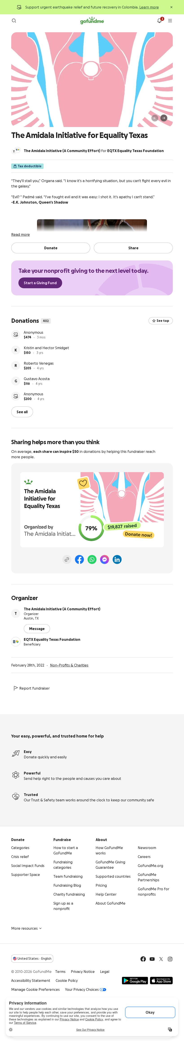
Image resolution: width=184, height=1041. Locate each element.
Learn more (149, 7)
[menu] (170, 20)
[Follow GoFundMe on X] (161, 959)
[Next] (163, 118)
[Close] (171, 7)
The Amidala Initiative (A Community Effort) (62, 609)
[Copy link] (66, 559)
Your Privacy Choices (82, 989)
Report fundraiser (34, 688)
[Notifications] (159, 20)
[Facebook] (79, 559)
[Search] (13, 20)
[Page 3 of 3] (26, 120)
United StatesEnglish (34, 958)
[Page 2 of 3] (23, 120)
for (94, 151)
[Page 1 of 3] (19, 120)
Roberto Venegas (39, 363)
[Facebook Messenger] (104, 559)
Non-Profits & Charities (69, 665)
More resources (24, 928)
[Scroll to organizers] (17, 150)
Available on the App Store (161, 980)
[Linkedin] (117, 559)
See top (163, 321)
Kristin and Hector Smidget (46, 348)
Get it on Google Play (135, 980)
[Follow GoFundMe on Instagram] (170, 959)
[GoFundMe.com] (92, 21)
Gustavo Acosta (37, 379)
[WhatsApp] (92, 559)
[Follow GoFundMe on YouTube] (152, 959)
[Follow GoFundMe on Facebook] (143, 959)
